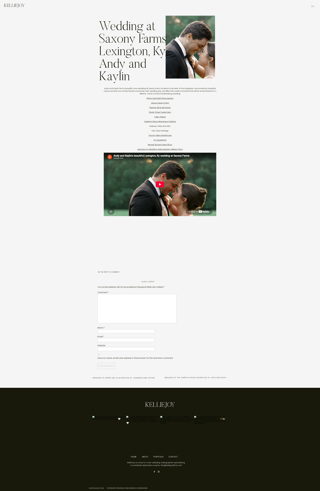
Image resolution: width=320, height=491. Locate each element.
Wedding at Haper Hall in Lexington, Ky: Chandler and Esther (124, 378)
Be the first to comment (108, 272)
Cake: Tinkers (160, 117)
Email (101, 336)
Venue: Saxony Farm (160, 103)
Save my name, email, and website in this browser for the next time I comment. (135, 358)
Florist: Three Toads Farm (160, 112)
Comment (103, 292)
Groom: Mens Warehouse (160, 135)
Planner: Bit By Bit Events (160, 107)
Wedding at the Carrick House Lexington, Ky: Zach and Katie (195, 377)
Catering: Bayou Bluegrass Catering (160, 121)
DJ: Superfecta (160, 140)
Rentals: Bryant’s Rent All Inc (160, 144)
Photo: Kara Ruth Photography (160, 98)
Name (101, 327)
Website (101, 345)
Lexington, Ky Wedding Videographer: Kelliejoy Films (160, 149)
